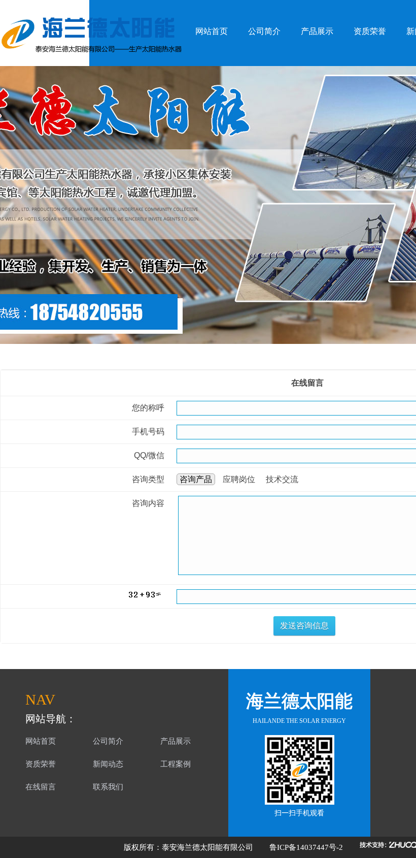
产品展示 (317, 31)
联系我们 (108, 787)
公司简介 (264, 31)
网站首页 (211, 31)
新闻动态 (108, 764)
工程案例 (175, 764)
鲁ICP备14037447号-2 (306, 847)
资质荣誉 (370, 31)
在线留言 (40, 787)
